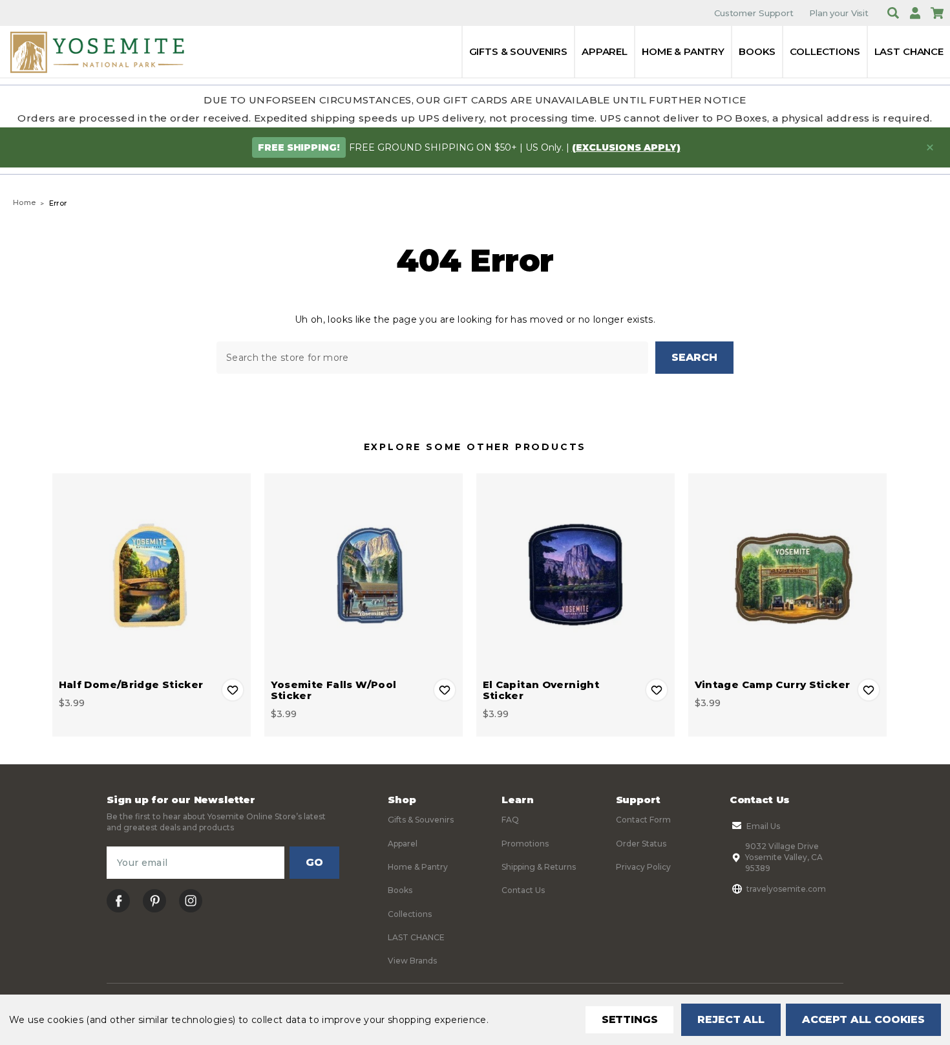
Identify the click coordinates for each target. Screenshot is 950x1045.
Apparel (605, 51)
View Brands (412, 960)
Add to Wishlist (232, 690)
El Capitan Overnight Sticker (541, 690)
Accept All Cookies (863, 1019)
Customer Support (754, 13)
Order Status (641, 843)
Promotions (525, 843)
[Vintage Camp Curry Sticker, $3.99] (787, 572)
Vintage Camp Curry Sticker (772, 684)
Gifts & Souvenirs (518, 51)
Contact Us (523, 890)
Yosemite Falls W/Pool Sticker (334, 690)
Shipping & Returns (538, 867)
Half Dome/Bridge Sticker (131, 684)
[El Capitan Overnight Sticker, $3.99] (575, 572)
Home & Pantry (683, 51)
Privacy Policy (643, 867)
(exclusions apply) (626, 147)
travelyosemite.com (786, 889)
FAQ (510, 819)
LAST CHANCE (909, 51)
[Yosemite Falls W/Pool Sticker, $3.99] (363, 572)
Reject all (730, 1019)
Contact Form (643, 819)
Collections (825, 51)
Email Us (763, 826)
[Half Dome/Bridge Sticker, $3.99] (151, 572)
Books (757, 51)
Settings (630, 1019)
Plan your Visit (839, 13)
